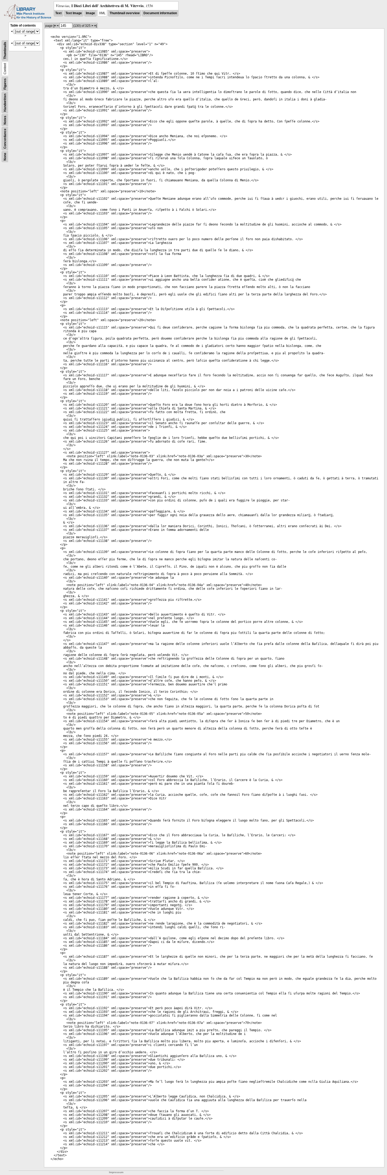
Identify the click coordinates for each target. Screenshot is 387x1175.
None (5, 157)
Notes (5, 120)
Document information (160, 13)
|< (54, 26)
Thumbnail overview (125, 13)
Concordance (5, 139)
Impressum (116, 1172)
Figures (5, 84)
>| (95, 26)
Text (58, 13)
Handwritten (5, 103)
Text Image (74, 13)
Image (90, 13)
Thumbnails (5, 50)
